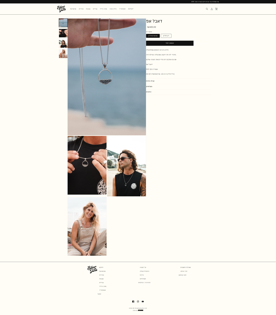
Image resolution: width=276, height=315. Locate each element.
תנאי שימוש (182, 275)
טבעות (101, 279)
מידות (142, 275)
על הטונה (143, 267)
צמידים (101, 275)
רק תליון (166, 36)
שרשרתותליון (153, 36)
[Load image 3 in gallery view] (63, 43)
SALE (99, 294)
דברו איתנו (183, 271)
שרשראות (102, 271)
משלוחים (143, 279)
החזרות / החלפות (144, 283)
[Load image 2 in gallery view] (63, 33)
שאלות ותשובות (185, 267)
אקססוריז (102, 290)
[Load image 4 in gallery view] (63, 54)
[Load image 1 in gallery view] (63, 22)
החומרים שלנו (144, 271)
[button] (207, 9)
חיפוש (101, 267)
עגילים (101, 283)
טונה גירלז (102, 286)
